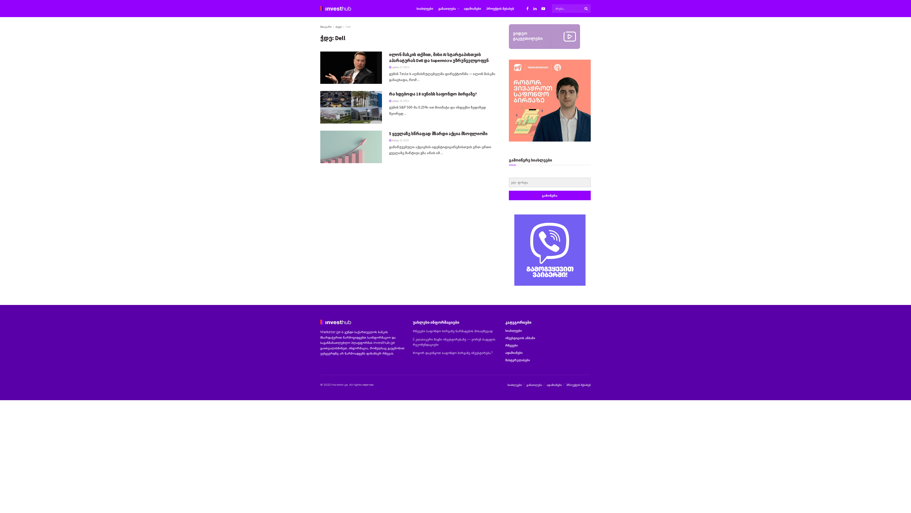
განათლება (447, 8)
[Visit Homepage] (335, 8)
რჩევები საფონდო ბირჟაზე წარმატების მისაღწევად (453, 331)
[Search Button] (586, 8)
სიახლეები (425, 8)
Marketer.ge (339, 384)
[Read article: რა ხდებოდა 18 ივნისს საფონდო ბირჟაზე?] (351, 107)
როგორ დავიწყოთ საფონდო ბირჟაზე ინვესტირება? (453, 353)
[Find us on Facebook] (527, 8)
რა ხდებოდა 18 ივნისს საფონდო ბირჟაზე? (433, 94)
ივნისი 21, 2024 (400, 67)
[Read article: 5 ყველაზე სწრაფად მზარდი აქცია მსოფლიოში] (351, 147)
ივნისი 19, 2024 (400, 101)
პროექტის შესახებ (500, 8)
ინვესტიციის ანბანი (520, 338)
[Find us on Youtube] (543, 8)
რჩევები (511, 345)
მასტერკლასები (517, 360)
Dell (348, 26)
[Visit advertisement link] (550, 250)
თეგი (338, 26)
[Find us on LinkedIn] (535, 8)
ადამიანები (472, 8)
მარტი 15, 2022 (400, 140)
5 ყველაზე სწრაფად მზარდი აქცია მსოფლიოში (438, 133)
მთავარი (326, 26)
